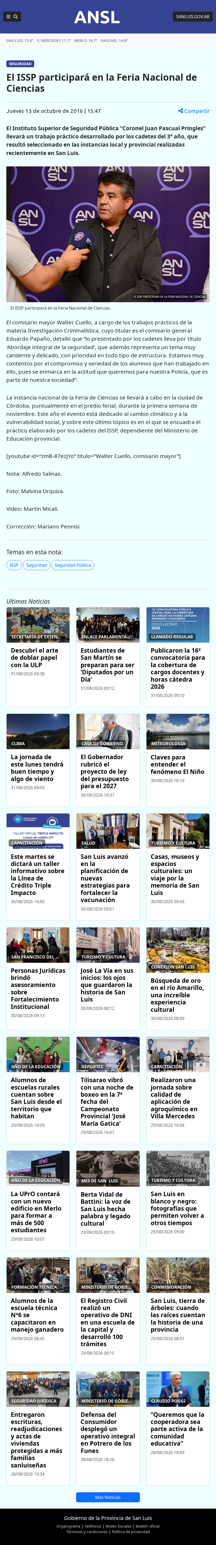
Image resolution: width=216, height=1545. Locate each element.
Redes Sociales (119, 1526)
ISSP (14, 565)
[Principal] (12, 17)
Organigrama (68, 1526)
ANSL (97, 17)
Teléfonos (93, 1526)
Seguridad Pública (73, 565)
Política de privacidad (131, 1531)
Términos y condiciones (87, 1531)
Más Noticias (108, 1497)
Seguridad (36, 565)
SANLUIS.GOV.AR (192, 17)
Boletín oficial (148, 1526)
